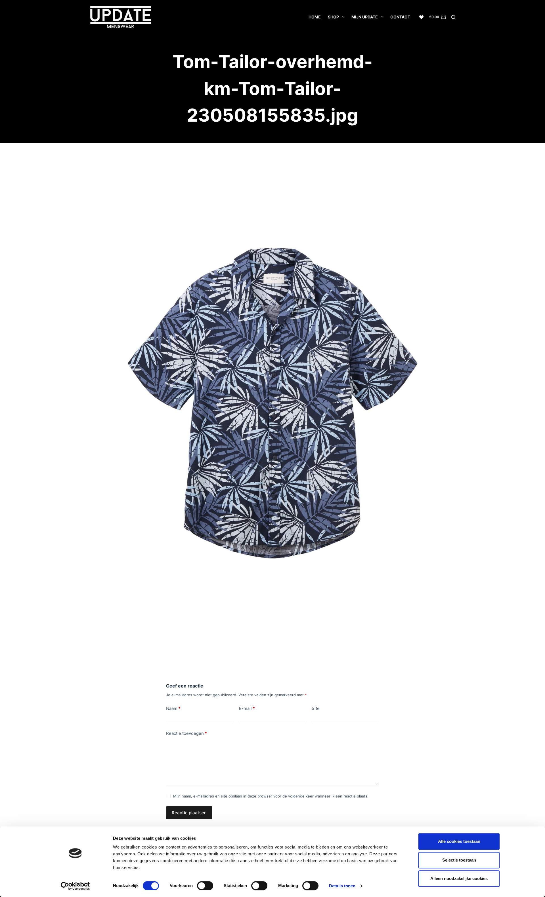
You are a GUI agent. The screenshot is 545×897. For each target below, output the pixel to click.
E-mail (247, 708)
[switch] (205, 885)
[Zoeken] (453, 17)
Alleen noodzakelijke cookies (459, 878)
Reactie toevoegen (186, 733)
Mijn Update (364, 16)
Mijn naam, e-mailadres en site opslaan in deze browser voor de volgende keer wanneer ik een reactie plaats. (270, 796)
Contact (400, 16)
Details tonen (342, 885)
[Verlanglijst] (421, 17)
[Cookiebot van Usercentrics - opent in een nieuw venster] (75, 886)
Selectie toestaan (459, 860)
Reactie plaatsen (189, 812)
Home (315, 16)
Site (316, 708)
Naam (173, 708)
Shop (333, 16)
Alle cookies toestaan (459, 841)
